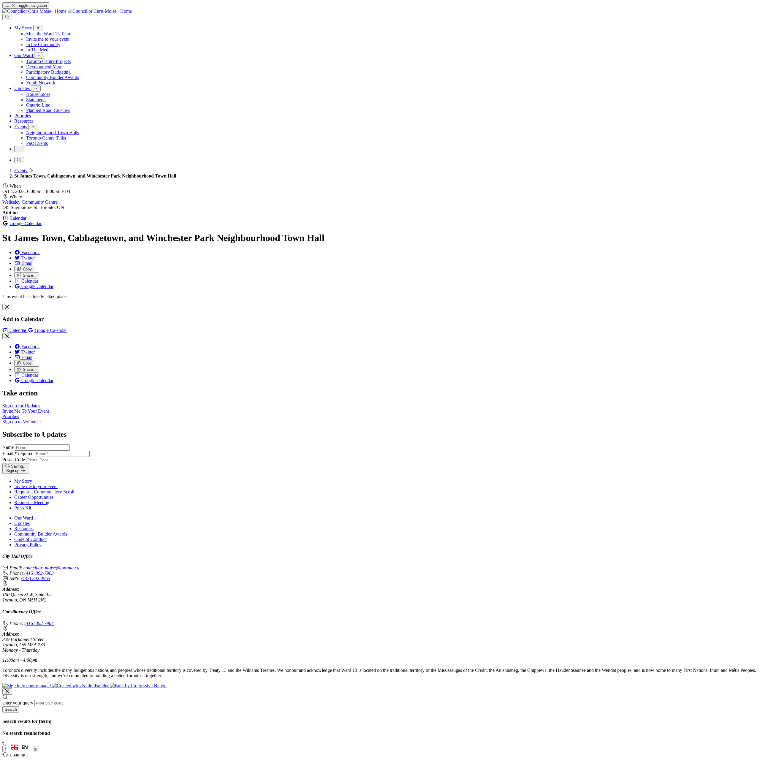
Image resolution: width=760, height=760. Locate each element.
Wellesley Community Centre (30, 202)
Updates (22, 523)
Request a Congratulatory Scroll (44, 491)
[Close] (7, 307)
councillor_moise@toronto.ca (51, 567)
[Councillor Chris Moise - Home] (67, 11)
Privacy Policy (28, 544)
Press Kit (22, 507)
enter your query (17, 702)
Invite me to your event (36, 486)
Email (18, 453)
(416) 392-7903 (39, 573)
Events (21, 170)
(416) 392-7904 (39, 623)
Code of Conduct (30, 539)
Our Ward (23, 517)
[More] (38, 28)
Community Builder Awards (40, 533)
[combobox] (19, 747)
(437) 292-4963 (35, 578)
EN (24, 747)
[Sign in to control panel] (27, 685)
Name (8, 447)
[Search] (7, 17)
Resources (24, 528)
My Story (23, 481)
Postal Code (13, 459)
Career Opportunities (33, 497)
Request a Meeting (31, 502)
